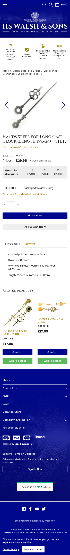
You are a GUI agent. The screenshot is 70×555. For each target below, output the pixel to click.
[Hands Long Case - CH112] (52, 306)
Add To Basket (35, 215)
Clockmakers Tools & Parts (26, 70)
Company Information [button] (16, 420)
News (6, 404)
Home (6, 70)
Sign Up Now (35, 469)
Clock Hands (50, 70)
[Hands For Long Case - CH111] (17, 312)
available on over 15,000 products (10, 57)
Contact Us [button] (10, 388)
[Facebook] (30, 509)
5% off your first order (59, 56)
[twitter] (44, 509)
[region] (35, 544)
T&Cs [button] (6, 396)
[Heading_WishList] (44, 5)
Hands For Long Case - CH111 (15, 332)
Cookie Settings (11, 549)
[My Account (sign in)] (51, 5)
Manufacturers (12, 412)
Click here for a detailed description (24, 194)
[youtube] (37, 509)
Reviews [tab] (30, 243)
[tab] (35, 391)
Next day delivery (11, 50)
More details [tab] (12, 243)
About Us (8, 380)
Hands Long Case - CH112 (51, 320)
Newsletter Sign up (59, 51)
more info (17, 352)
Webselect (50, 520)
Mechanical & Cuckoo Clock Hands (21, 73)
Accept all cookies (33, 549)
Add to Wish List (35, 226)
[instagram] (24, 509)
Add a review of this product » (20, 147)
